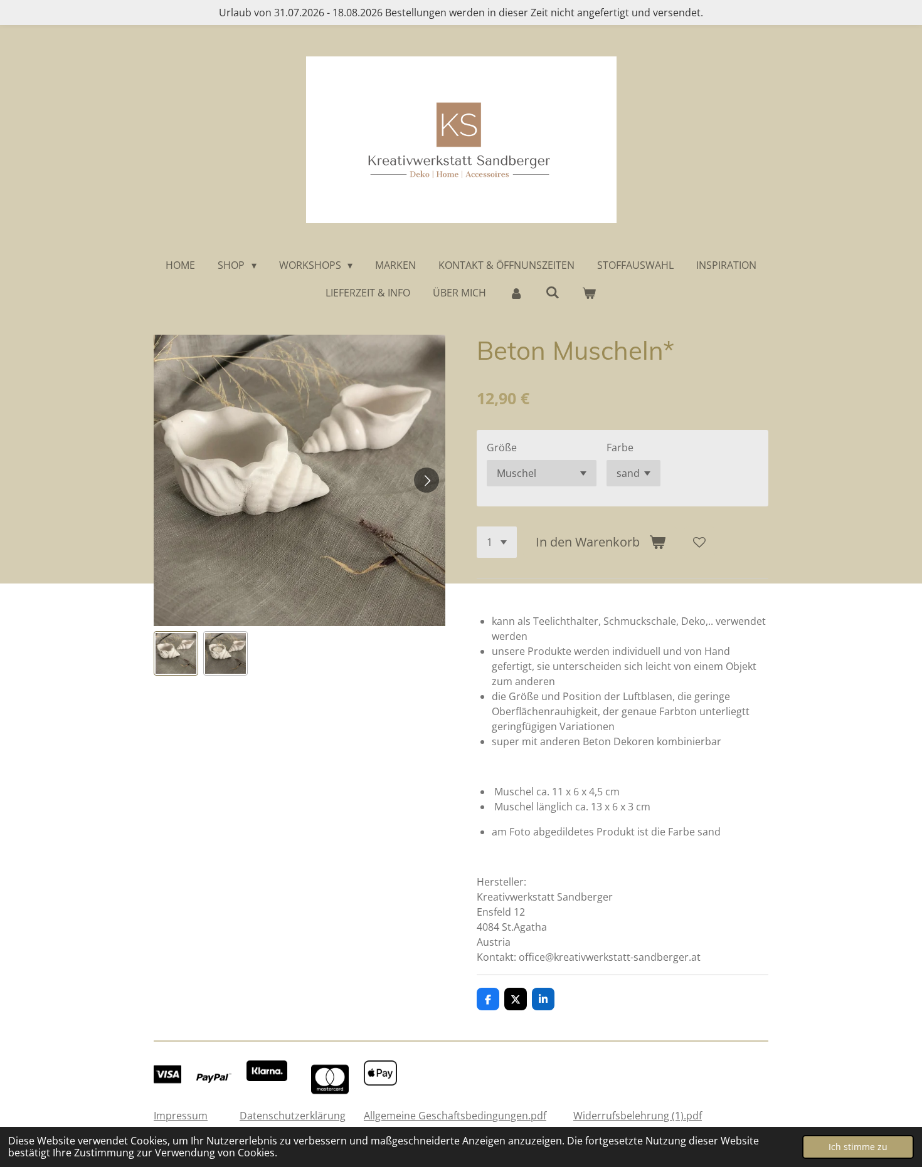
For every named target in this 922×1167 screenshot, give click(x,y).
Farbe (620, 447)
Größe (502, 447)
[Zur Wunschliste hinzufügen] (699, 542)
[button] (176, 653)
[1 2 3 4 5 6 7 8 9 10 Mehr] (497, 542)
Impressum (181, 1116)
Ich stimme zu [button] (858, 1147)
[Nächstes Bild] (426, 480)
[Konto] (516, 292)
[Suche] (553, 292)
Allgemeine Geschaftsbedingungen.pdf (455, 1116)
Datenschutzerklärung (293, 1116)
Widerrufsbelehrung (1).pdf (637, 1116)
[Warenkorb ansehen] (589, 292)
